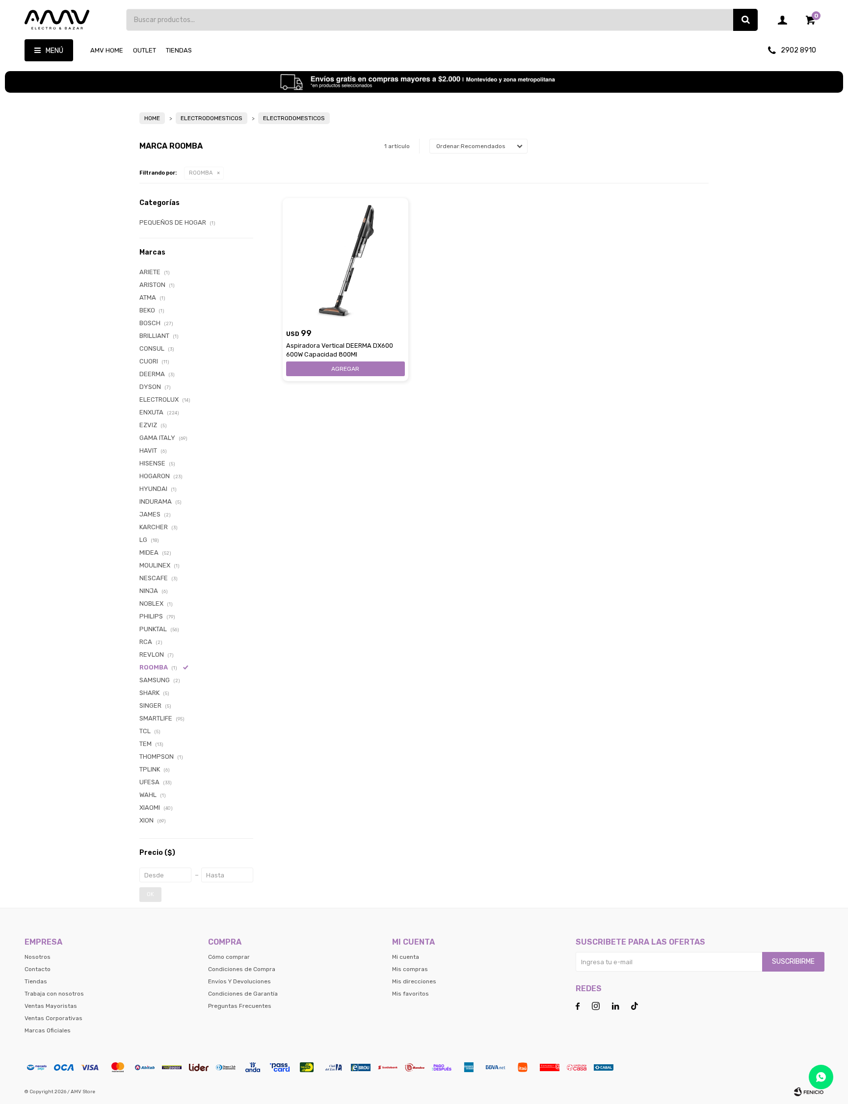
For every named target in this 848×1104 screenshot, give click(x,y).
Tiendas (179, 50)
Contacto (38, 969)
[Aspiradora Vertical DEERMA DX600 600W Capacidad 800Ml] (345, 261)
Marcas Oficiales (48, 1030)
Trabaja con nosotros (54, 993)
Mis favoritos (410, 993)
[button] (745, 20)
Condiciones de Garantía (243, 993)
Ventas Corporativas (53, 1018)
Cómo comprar (229, 956)
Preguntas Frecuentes (239, 1005)
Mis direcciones (414, 981)
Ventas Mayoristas (51, 1005)
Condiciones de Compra (241, 969)
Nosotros (38, 956)
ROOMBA (200, 173)
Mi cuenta (405, 956)
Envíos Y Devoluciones (239, 981)
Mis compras (410, 969)
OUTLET (144, 50)
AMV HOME (106, 50)
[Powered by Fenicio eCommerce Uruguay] (808, 1091)
